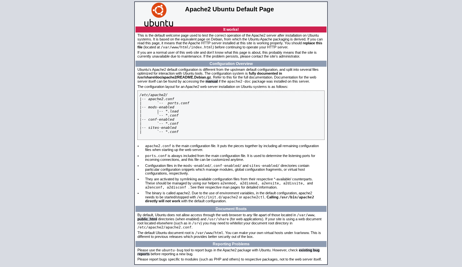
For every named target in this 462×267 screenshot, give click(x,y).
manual (211, 81)
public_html (147, 219)
